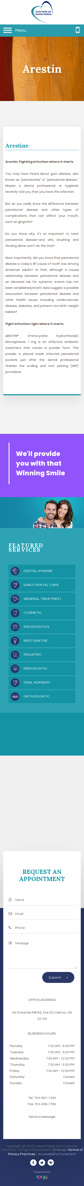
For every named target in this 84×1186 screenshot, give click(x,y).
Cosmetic (33, 612)
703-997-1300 (45, 1098)
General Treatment (43, 599)
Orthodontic (37, 696)
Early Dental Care (41, 585)
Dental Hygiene (38, 571)
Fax (31, 1104)
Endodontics (36, 626)
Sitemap (59, 1149)
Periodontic (36, 668)
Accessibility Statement (57, 1154)
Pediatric (33, 654)
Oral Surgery (37, 682)
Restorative (36, 640)
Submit (55, 977)
